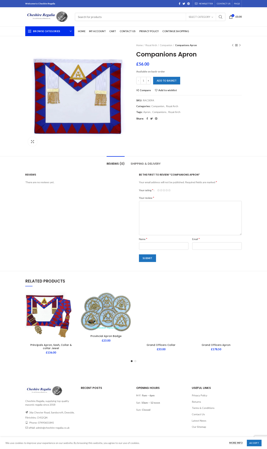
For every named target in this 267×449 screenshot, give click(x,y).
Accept (254, 443)
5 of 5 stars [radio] (169, 190)
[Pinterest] (188, 3)
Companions (159, 112)
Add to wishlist (167, 90)
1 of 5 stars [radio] (158, 190)
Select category (199, 16)
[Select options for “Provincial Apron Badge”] (129, 304)
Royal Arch (151, 45)
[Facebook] (179, 3)
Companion (166, 45)
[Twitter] (183, 3)
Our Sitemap (199, 426)
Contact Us (198, 414)
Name (143, 239)
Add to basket (167, 80)
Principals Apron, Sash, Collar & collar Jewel (51, 346)
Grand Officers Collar (161, 345)
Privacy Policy (199, 395)
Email (196, 239)
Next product (240, 45)
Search (220, 17)
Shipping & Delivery (146, 164)
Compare (145, 90)
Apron (146, 112)
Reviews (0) (116, 164)
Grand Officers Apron (216, 345)
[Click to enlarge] (32, 141)
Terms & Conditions (203, 407)
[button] (73, 304)
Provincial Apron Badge (106, 336)
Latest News (199, 420)
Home (139, 45)
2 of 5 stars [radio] (161, 190)
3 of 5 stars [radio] (164, 190)
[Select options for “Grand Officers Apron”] (239, 304)
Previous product (232, 45)
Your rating (146, 190)
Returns (196, 401)
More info (236, 442)
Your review (146, 197)
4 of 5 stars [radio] (166, 190)
